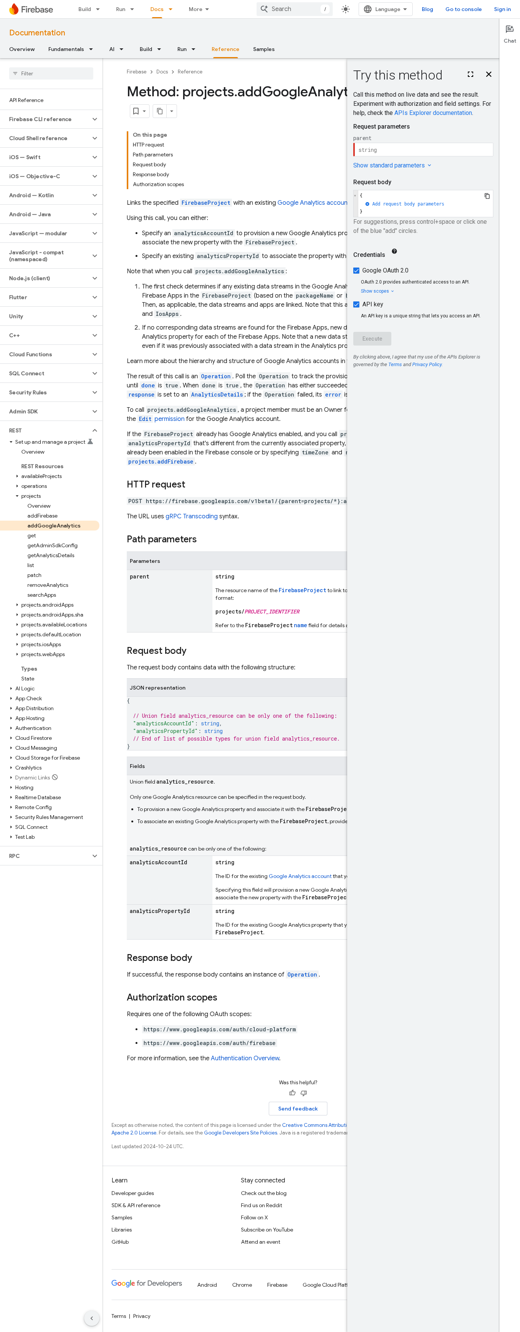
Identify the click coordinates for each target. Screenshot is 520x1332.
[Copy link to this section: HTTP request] (193, 485)
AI (112, 49)
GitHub (120, 1241)
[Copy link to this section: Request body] (194, 651)
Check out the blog (264, 1193)
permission (162, 419)
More (196, 9)
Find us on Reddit (261, 1205)
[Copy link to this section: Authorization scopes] (225, 998)
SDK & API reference (136, 1205)
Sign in (502, 9)
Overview (22, 49)
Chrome (242, 1284)
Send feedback (298, 1108)
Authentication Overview (245, 1058)
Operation (302, 974)
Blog (427, 9)
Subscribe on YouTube (267, 1229)
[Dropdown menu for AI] (124, 49)
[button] (45, 119)
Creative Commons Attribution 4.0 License (331, 1125)
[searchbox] (51, 73)
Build (84, 9)
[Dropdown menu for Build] (100, 9)
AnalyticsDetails (217, 394)
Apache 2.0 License (134, 1133)
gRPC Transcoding (192, 516)
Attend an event (260, 1241)
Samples (264, 49)
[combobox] (295, 9)
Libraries (122, 1229)
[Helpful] (292, 1093)
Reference (225, 49)
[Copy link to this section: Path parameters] (204, 540)
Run (120, 9)
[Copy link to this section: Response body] (199, 958)
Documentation (37, 33)
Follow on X (254, 1217)
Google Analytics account (314, 203)
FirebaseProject (206, 202)
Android (207, 1284)
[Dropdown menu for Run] (134, 9)
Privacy (141, 1316)
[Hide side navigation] (91, 1318)
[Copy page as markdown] (160, 111)
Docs (157, 9)
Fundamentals (66, 49)
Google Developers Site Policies (240, 1133)
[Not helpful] (303, 1093)
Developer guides (133, 1193)
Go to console (463, 9)
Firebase (137, 72)
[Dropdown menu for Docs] (173, 9)
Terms (119, 1316)
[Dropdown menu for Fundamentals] (93, 49)
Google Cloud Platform (330, 1284)
